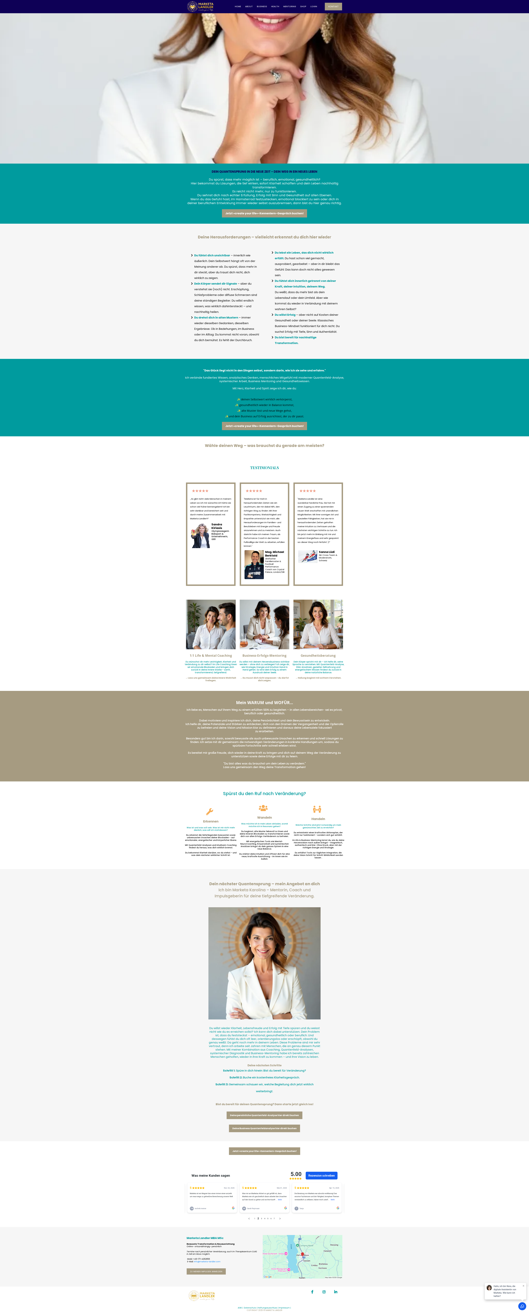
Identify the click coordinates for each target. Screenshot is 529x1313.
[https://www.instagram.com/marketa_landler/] (325, 1292)
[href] (302, 1256)
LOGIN (314, 6)
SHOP (303, 6)
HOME (238, 6)
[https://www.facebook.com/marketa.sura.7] (313, 1292)
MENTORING (289, 6)
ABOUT (249, 6)
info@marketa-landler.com (207, 1261)
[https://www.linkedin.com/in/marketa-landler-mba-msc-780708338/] (336, 1292)
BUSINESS (262, 6)
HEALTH (275, 6)
